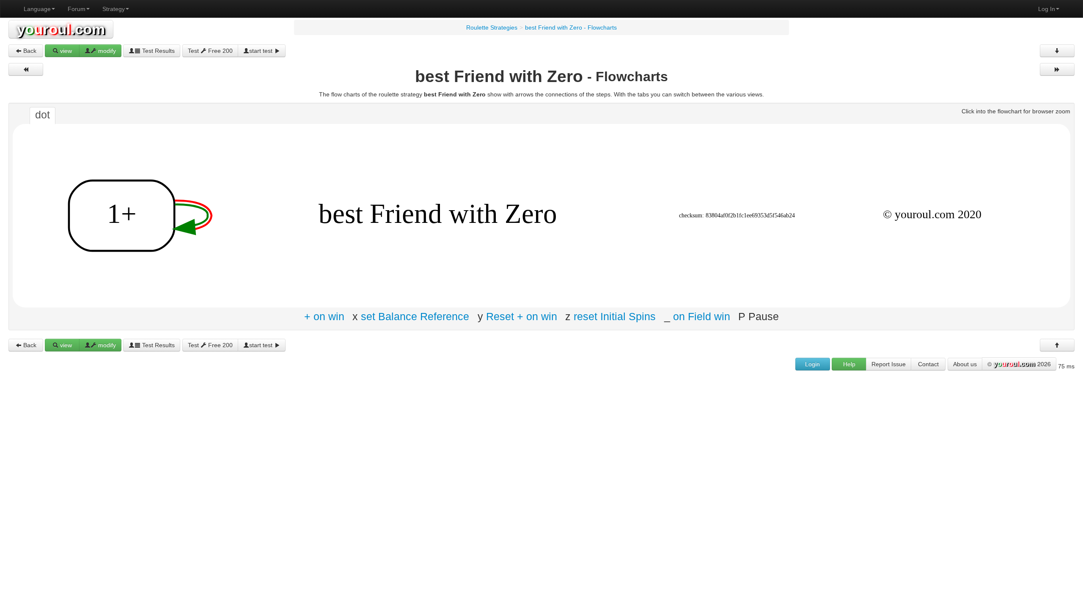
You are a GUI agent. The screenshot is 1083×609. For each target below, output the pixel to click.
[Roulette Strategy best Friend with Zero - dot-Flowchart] (541, 215)
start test (261, 50)
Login (812, 364)
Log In (1046, 8)
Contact (928, 364)
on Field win (701, 316)
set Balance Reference (415, 316)
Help (849, 364)
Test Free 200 (210, 50)
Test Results (157, 50)
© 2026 (1019, 363)
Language (37, 8)
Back (29, 50)
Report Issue (888, 364)
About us (965, 364)
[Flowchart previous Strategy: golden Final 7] (25, 69)
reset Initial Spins (615, 316)
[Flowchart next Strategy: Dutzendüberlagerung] (1057, 69)
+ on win (324, 316)
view (65, 50)
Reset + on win (521, 316)
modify (106, 50)
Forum (76, 8)
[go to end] (1057, 50)
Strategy (113, 8)
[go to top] (1057, 345)
